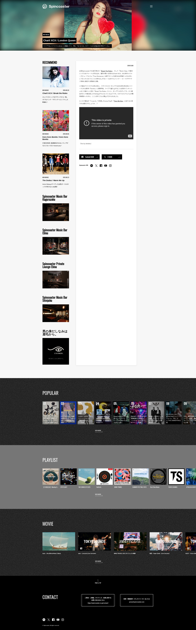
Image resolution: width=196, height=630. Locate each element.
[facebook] (101, 167)
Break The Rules (106, 71)
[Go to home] (55, 6)
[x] (96, 167)
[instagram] (110, 167)
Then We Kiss (118, 101)
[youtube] (105, 167)
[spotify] (91, 167)
